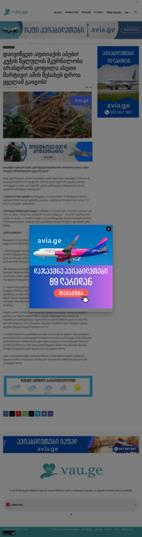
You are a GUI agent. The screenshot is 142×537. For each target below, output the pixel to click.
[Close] (108, 229)
